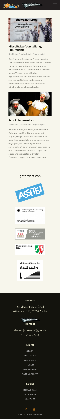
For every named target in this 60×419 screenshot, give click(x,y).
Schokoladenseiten (21, 120)
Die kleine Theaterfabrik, (20, 54)
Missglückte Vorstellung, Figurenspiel (25, 48)
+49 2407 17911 (30, 335)
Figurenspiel (38, 54)
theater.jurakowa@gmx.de (30, 330)
